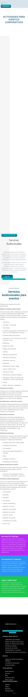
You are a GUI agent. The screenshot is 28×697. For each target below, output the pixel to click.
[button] (4, 3)
